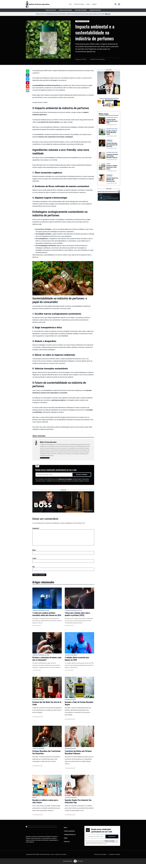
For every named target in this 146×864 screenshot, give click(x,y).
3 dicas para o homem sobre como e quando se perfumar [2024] (77, 613)
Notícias (47, 610)
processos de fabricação (49, 333)
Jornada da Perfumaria (65, 10)
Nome (34, 550)
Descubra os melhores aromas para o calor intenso (45, 801)
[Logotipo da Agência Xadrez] (78, 861)
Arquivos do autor (45, 457)
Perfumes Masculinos (38, 699)
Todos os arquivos (69, 831)
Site (33, 566)
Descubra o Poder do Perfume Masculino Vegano (79, 703)
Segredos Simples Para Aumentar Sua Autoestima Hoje (78, 801)
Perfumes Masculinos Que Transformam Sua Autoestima (46, 752)
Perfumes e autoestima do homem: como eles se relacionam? (46, 658)
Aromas (34, 797)
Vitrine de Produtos (79, 4)
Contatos (94, 4)
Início (70, 4)
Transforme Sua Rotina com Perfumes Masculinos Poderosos (78, 752)
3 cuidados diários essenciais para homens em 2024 (77, 658)
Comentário (36, 528)
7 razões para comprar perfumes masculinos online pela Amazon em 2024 (46, 613)
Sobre (88, 4)
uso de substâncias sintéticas (50, 127)
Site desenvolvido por (67, 861)
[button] (27, 71)
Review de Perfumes (95, 10)
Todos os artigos (50, 10)
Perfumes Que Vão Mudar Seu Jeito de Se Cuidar (46, 703)
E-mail (34, 558)
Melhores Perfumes (80, 10)
